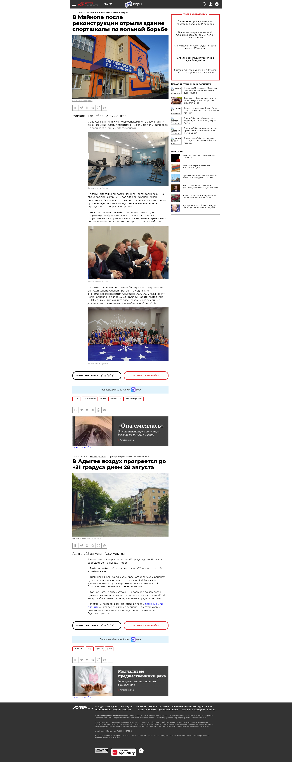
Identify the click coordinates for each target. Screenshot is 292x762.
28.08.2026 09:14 (79, 456)
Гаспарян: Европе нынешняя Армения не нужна (196, 166)
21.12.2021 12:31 (78, 12)
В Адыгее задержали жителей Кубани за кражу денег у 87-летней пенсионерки (195, 35)
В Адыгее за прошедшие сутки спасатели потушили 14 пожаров (195, 22)
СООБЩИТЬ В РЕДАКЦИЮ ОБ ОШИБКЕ (198, 710)
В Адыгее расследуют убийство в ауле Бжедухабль (195, 59)
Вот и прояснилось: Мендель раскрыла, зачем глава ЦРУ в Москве (200, 186)
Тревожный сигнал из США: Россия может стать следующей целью (200, 176)
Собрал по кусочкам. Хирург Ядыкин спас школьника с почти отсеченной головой (201, 110)
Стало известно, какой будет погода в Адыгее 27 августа (195, 47)
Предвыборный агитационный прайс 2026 (158, 710)
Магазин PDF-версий (159, 707)
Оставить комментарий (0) (146, 376)
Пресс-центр (127, 707)
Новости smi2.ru (82, 447)
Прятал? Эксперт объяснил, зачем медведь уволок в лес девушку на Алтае (200, 120)
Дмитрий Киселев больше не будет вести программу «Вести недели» (200, 207)
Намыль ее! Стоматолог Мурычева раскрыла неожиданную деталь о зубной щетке (200, 90)
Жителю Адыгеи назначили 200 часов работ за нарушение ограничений (195, 71)
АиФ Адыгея (96, 538)
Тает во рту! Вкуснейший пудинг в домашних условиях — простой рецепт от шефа (200, 100)
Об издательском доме (106, 707)
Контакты (141, 707)
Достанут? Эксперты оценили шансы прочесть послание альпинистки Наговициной (201, 130)
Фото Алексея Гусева (82, 100)
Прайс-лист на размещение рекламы (113, 710)
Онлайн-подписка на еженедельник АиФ (192, 707)
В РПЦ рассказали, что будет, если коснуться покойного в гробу (199, 196)
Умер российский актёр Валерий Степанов (199, 156)
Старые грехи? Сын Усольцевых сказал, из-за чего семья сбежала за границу (201, 140)
